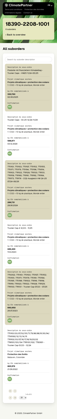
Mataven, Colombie (17, 356)
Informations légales (13, 13)
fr (49, 5)
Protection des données (34, 9)
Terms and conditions (13, 9)
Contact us (28, 13)
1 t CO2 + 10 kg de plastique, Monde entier (28, 83)
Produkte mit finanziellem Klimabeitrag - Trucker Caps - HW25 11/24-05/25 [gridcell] (25, 70)
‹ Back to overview (15, 34)
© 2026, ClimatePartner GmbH (28, 413)
